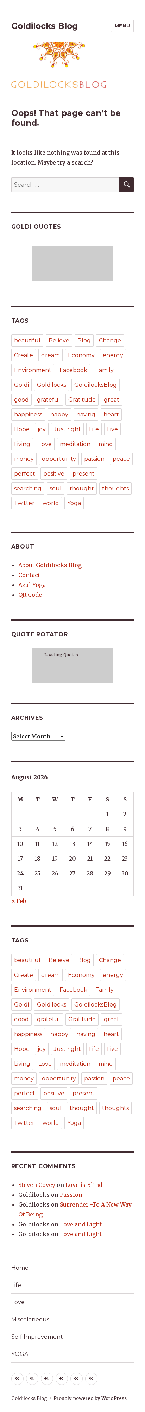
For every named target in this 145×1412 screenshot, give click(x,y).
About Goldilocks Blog (50, 565)
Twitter (24, 503)
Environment (32, 370)
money (24, 459)
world (51, 503)
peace (121, 459)
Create (23, 355)
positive (53, 473)
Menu (122, 26)
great (111, 399)
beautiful (27, 340)
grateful (48, 399)
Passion (71, 1194)
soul (56, 488)
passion (94, 459)
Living (22, 444)
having (85, 414)
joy (42, 429)
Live (112, 429)
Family (104, 370)
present (83, 473)
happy (59, 414)
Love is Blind (83, 1184)
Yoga (74, 503)
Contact (29, 574)
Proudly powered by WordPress (90, 1398)
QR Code (30, 594)
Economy (81, 355)
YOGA (19, 1354)
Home (20, 1267)
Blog (84, 340)
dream (50, 355)
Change (110, 340)
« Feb (18, 900)
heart (111, 414)
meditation (75, 444)
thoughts (115, 488)
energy (113, 355)
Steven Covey (36, 1184)
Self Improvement (37, 1336)
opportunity (59, 459)
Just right (67, 429)
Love (45, 444)
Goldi (21, 385)
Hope (22, 429)
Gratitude (82, 399)
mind (106, 444)
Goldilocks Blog (44, 26)
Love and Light (81, 1224)
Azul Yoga (32, 584)
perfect (24, 473)
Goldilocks (51, 385)
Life (94, 429)
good (21, 399)
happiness (28, 414)
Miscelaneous (30, 1319)
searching (28, 488)
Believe (59, 340)
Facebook (73, 370)
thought (82, 488)
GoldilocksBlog (95, 385)
